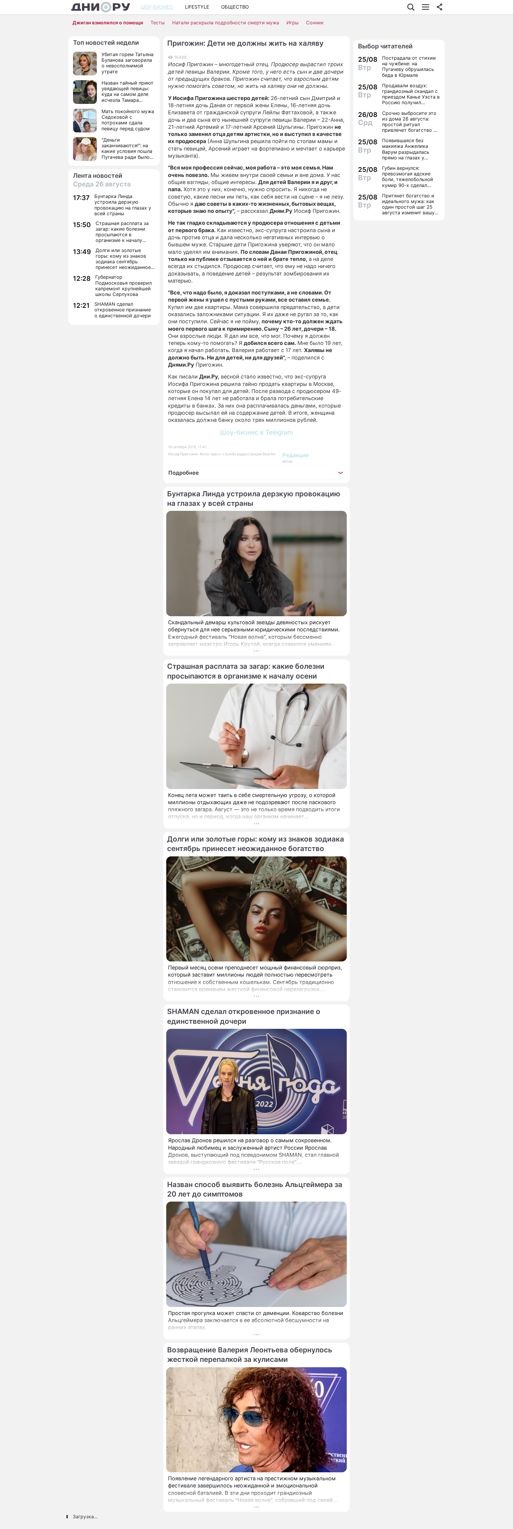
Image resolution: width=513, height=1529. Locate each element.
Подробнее (183, 473)
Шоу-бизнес (157, 7)
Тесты (158, 23)
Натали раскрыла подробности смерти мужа (225, 23)
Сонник (315, 23)
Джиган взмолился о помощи (107, 23)
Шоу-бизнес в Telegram (256, 432)
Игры (292, 23)
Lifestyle (197, 7)
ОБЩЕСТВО (235, 7)
